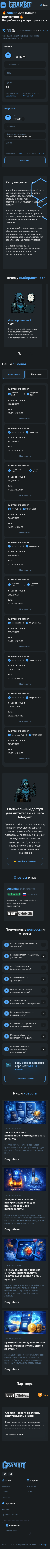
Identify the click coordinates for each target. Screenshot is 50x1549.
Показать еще (16, 1434)
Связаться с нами (25, 1078)
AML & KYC (7, 1509)
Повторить (25, 418)
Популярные (13, 374)
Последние (36, 374)
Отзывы (5, 1492)
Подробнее (12, 1159)
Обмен (30, 1492)
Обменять (25, 160)
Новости (6, 1497)
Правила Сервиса (10, 1514)
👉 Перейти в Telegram (25, 861)
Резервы (6, 1486)
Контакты (31, 1486)
